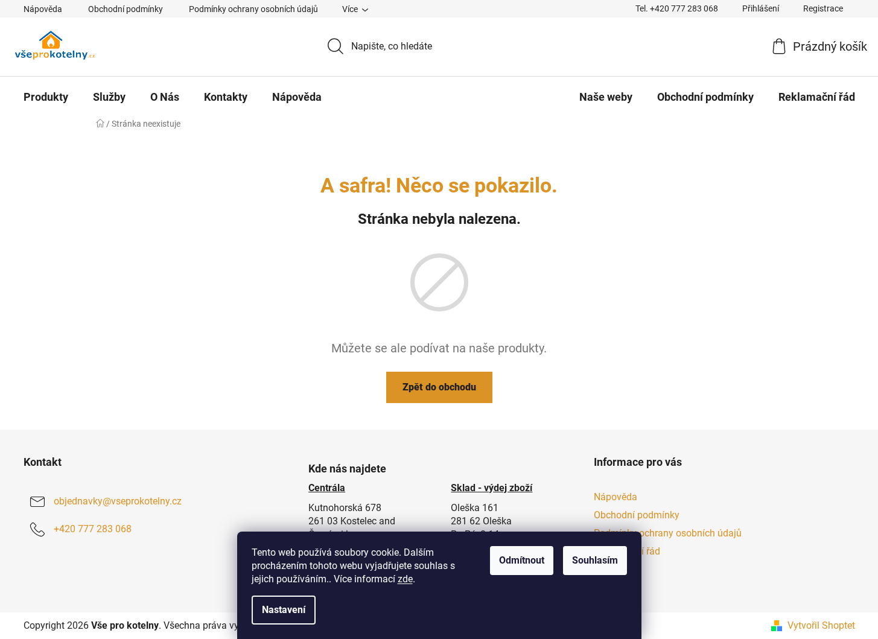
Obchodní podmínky (125, 9)
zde (405, 579)
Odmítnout (521, 560)
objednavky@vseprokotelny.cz (118, 501)
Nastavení (283, 609)
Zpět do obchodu (439, 387)
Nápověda (43, 9)
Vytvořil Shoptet (821, 625)
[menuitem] (45, 97)
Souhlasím (595, 560)
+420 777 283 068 (93, 529)
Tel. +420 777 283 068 (676, 8)
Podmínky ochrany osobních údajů (253, 9)
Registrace (823, 8)
